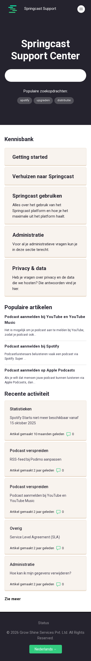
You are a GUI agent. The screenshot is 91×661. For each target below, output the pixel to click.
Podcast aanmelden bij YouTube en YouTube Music (45, 319)
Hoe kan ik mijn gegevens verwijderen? (40, 573)
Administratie (22, 564)
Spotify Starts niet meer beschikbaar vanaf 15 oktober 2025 (44, 420)
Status (43, 623)
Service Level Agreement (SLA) (35, 537)
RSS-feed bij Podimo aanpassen (35, 459)
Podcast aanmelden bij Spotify (32, 346)
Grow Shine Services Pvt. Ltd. (44, 632)
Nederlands (44, 649)
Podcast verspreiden (29, 450)
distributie (64, 100)
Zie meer (15, 599)
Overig (16, 528)
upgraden (43, 100)
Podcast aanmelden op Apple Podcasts (40, 370)
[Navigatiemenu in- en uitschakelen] (81, 9)
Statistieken (21, 409)
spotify (24, 100)
